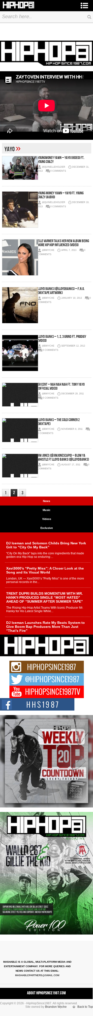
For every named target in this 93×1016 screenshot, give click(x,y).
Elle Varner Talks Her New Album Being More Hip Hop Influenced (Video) (63, 243)
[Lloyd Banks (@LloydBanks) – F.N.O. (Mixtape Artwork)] (20, 305)
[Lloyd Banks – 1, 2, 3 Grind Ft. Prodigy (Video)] (20, 353)
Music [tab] (46, 509)
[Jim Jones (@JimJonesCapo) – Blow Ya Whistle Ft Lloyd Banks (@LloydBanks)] (20, 466)
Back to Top (85, 1007)
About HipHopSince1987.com (46, 993)
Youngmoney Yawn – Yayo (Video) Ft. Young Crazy (61, 159)
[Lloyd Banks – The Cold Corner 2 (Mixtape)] (20, 430)
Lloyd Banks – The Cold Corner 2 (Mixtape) (59, 422)
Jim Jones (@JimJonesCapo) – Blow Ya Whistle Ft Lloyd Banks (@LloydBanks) (63, 457)
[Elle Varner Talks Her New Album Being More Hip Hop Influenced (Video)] (20, 257)
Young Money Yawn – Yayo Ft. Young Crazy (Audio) (61, 195)
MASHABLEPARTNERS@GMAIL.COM (37, 975)
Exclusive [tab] (46, 527)
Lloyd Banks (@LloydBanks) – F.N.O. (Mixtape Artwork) (61, 291)
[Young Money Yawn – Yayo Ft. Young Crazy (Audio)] (20, 209)
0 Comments (58, 171)
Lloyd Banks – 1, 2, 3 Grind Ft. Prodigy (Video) (62, 338)
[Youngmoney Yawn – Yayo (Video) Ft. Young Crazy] (20, 168)
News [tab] (46, 501)
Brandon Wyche (56, 1007)
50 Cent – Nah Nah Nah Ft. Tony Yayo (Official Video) (61, 386)
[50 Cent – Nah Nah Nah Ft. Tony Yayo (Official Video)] (20, 395)
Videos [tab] (46, 518)
